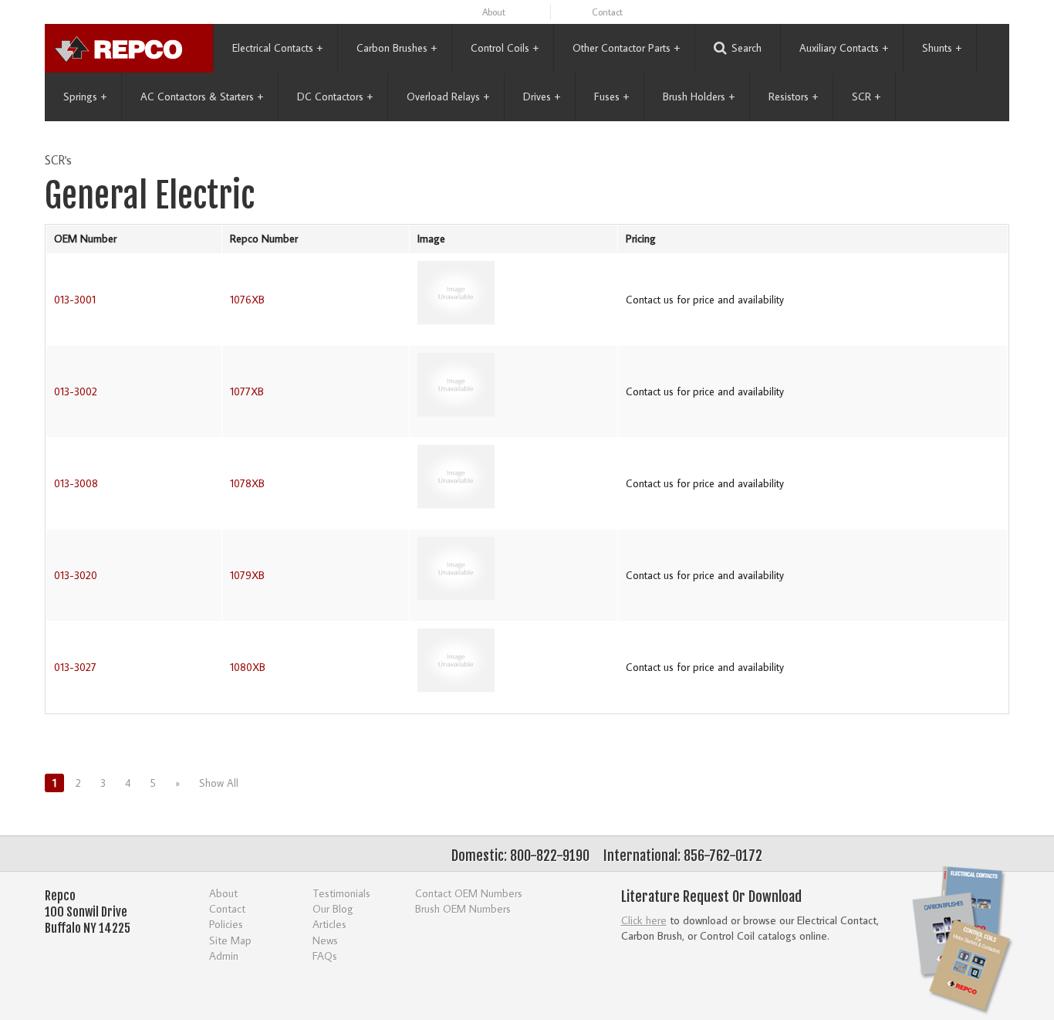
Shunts (941, 48)
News (325, 940)
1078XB (247, 483)
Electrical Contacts (277, 48)
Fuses (611, 96)
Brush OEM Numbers (463, 908)
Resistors (793, 96)
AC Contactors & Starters (201, 96)
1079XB (247, 575)
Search (746, 48)
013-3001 (75, 300)
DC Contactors (335, 96)
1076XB (247, 300)
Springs (84, 96)
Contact (607, 12)
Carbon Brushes (396, 48)
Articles (329, 924)
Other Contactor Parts (626, 48)
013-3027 (75, 667)
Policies (226, 924)
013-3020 (75, 575)
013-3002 (75, 391)
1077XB (247, 391)
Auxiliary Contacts (843, 48)
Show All (218, 783)
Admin (223, 955)
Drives (541, 96)
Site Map (230, 940)
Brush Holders (699, 96)
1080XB (247, 667)
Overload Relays (448, 96)
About (493, 12)
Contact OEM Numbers (468, 893)
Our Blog (332, 908)
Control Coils (505, 48)
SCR (866, 96)
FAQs (324, 955)
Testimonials (341, 893)
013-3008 (76, 483)
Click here (644, 920)
